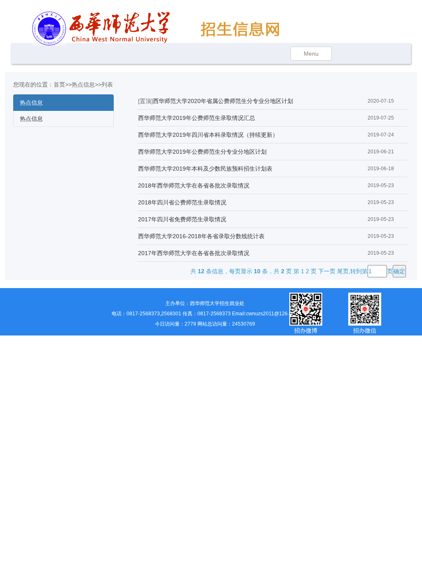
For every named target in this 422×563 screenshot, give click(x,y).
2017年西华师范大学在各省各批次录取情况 (193, 253)
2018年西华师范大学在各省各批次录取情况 (193, 185)
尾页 (343, 271)
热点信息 (83, 84)
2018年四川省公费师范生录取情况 (182, 202)
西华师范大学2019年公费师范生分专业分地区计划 (202, 151)
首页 (59, 84)
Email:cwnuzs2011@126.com (265, 314)
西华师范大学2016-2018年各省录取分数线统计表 (201, 236)
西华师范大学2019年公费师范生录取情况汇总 (196, 118)
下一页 (326, 271)
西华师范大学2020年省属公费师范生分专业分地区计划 (223, 101)
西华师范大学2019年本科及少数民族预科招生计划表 (205, 168)
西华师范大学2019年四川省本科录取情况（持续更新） (208, 134)
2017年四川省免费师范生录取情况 (182, 219)
